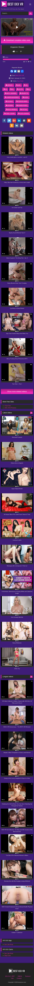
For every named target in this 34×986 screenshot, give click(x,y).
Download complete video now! (18, 40)
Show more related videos (17, 391)
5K (12, 89)
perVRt (10, 85)
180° (19, 85)
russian (10, 105)
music (26, 97)
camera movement (13, 97)
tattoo (24, 109)
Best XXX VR (20, 75)
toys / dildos (24, 113)
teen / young (10, 113)
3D (26, 85)
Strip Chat (7, 955)
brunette (25, 93)
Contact (19, 978)
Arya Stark (20, 81)
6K (29, 89)
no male (10, 101)
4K (6, 89)
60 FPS (21, 89)
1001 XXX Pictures (10, 408)
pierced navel (22, 101)
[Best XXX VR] (14, 4)
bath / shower (11, 93)
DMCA (20, 976)
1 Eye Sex (7, 405)
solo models (12, 109)
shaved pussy (22, 105)
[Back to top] (29, 981)
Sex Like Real (8, 944)
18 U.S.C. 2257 (10, 976)
